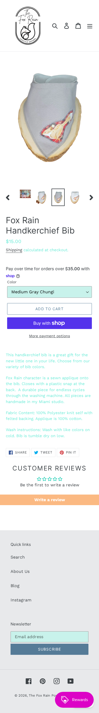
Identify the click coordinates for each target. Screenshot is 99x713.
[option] (25, 194)
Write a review (49, 499)
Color (12, 282)
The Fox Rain (39, 695)
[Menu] (90, 26)
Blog (15, 585)
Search (18, 557)
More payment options (49, 336)
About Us (20, 571)
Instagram (21, 599)
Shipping (14, 250)
